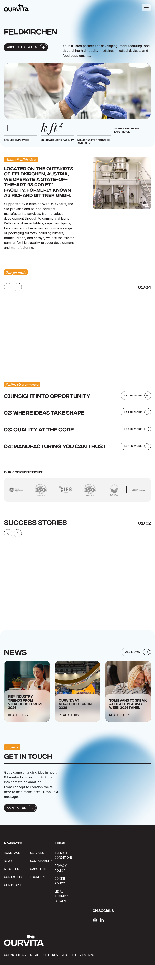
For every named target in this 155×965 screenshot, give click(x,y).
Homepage (12, 852)
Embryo (88, 955)
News (8, 860)
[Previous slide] (8, 287)
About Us (11, 869)
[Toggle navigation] (146, 7)
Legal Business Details (62, 896)
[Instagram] (95, 920)
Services (37, 852)
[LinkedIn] (101, 920)
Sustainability (41, 860)
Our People (13, 885)
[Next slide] (18, 287)
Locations (38, 877)
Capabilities (39, 869)
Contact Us (13, 877)
